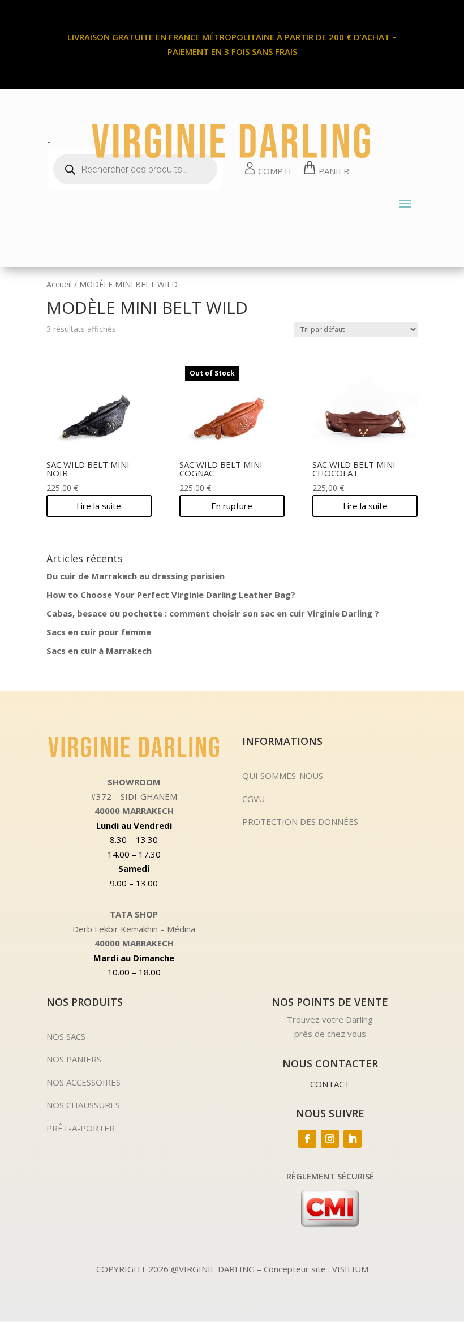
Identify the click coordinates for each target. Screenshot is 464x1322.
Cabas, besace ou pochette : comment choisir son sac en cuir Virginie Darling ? (212, 613)
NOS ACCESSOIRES (83, 1082)
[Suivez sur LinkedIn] (352, 1139)
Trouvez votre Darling (330, 1019)
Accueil (59, 284)
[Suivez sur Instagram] (330, 1139)
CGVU (253, 798)
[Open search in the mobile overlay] (135, 169)
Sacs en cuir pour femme (98, 632)
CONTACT (330, 1084)
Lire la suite (98, 505)
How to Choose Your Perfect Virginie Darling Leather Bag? (170, 594)
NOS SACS (65, 1036)
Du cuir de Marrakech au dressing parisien (135, 576)
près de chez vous (330, 1033)
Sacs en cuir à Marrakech (99, 650)
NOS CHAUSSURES (83, 1104)
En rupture (231, 505)
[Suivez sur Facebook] (307, 1139)
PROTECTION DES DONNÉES (300, 821)
